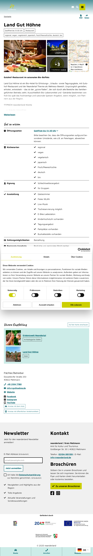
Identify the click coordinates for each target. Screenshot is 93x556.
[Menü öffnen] (82, 7)
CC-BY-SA (42, 69)
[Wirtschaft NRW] (46, 536)
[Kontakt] (72, 7)
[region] (79, 56)
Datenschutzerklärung (29, 475)
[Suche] (77, 7)
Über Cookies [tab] (77, 257)
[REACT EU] (76, 523)
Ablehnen (17, 305)
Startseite (7, 16)
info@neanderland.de (60, 457)
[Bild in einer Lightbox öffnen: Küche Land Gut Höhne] (25, 56)
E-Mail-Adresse (16, 454)
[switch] (35, 295)
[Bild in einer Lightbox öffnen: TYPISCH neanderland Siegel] (57, 64)
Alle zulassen (76, 305)
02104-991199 (65, 454)
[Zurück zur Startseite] (12, 7)
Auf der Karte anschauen (78, 325)
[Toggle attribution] (86, 64)
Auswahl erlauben (46, 305)
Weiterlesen (9, 114)
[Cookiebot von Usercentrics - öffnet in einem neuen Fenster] (79, 250)
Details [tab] (47, 257)
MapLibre (74, 64)
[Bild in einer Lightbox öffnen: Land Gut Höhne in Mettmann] (57, 48)
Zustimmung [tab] (16, 257)
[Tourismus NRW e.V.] (16, 523)
